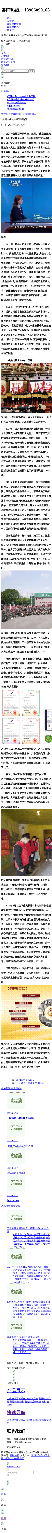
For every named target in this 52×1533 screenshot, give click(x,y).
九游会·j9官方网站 (10, 114)
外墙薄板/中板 (17, 1401)
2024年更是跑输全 (16, 102)
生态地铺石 (12, 1398)
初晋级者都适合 (15, 108)
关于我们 (11, 21)
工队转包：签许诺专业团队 (30, 1083)
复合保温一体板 (33, 1401)
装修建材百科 (14, 27)
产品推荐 (11, 1206)
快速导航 (16, 1412)
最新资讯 (6, 91)
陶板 (44, 1401)
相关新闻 (11, 1088)
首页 (9, 18)
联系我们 (11, 30)
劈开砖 (42, 1398)
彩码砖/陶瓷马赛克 (28, 1398)
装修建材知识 (14, 24)
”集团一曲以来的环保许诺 (20, 99)
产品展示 (16, 1390)
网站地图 (14, 1455)
